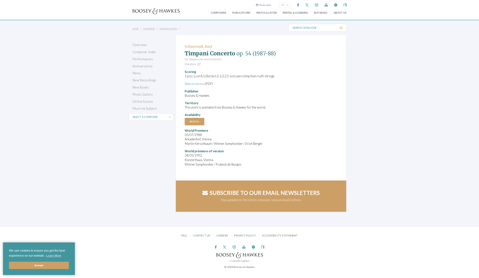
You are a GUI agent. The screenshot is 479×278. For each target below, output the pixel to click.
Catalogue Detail (168, 29)
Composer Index (144, 52)
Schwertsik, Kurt (198, 46)
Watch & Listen (266, 12)
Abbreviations (194, 84)
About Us (340, 12)
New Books (140, 87)
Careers (222, 235)
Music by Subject (144, 108)
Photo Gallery (142, 94)
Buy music (321, 12)
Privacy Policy (245, 235)
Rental (194, 121)
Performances (142, 59)
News (136, 73)
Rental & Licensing (295, 12)
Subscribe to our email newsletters (265, 192)
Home (135, 29)
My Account (264, 5)
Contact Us (201, 235)
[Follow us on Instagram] (316, 5)
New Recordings (144, 80)
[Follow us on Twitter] (307, 5)
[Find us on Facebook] (298, 5)
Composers (218, 12)
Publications (241, 12)
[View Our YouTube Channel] (326, 5)
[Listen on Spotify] (335, 5)
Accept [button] (38, 265)
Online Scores (142, 101)
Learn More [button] (53, 255)
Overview (139, 45)
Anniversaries (142, 66)
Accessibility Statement (280, 235)
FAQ (184, 235)
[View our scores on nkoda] (345, 5)
